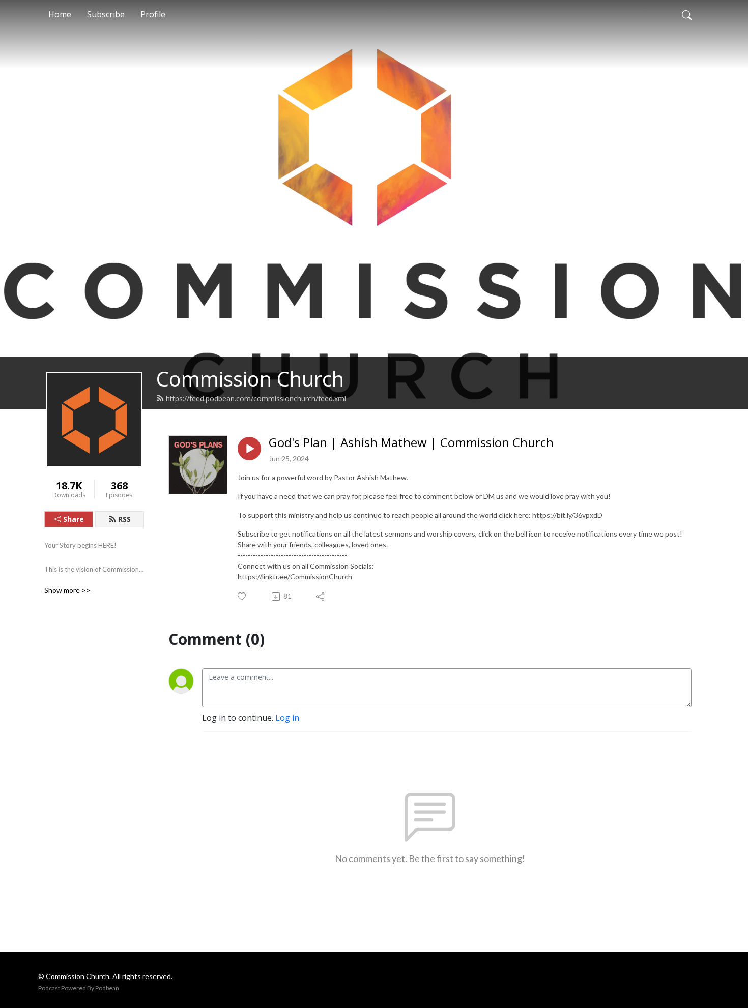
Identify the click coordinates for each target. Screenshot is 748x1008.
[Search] (687, 14)
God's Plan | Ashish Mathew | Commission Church (411, 442)
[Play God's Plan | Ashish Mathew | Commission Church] (249, 448)
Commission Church (250, 379)
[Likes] (242, 596)
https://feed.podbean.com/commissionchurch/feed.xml (256, 398)
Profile (152, 14)
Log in (287, 717)
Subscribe (106, 14)
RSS (124, 519)
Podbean (107, 988)
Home (59, 14)
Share (73, 519)
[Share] (321, 596)
